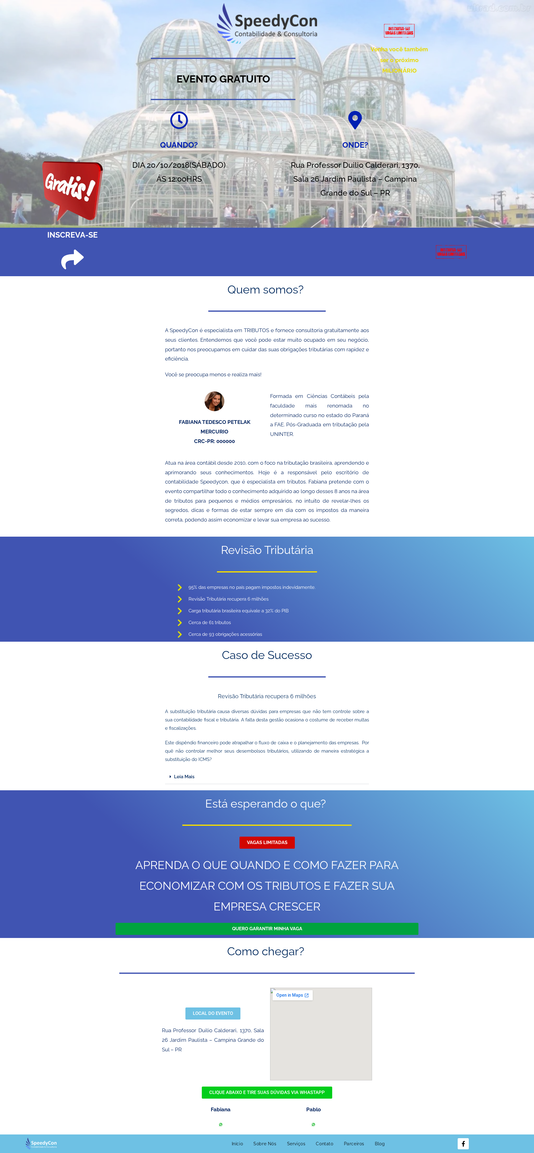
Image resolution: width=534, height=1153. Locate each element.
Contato (324, 1143)
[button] (267, 777)
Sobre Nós (264, 1143)
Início (237, 1143)
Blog (380, 1143)
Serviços (296, 1143)
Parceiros (354, 1143)
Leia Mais (184, 776)
